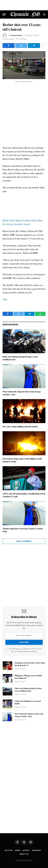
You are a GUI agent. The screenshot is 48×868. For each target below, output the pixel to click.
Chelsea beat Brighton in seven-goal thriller (28, 702)
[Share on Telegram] (34, 45)
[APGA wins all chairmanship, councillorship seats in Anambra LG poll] (24, 478)
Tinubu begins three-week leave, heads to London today (23, 530)
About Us (24, 854)
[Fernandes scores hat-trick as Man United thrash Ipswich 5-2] (7, 665)
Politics (9, 850)
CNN (5, 299)
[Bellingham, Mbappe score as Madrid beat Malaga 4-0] (7, 678)
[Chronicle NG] (25, 14)
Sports (26, 850)
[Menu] (4, 14)
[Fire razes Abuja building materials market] (24, 411)
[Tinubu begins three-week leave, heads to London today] (24, 513)
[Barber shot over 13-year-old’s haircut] (24, 65)
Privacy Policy (22, 651)
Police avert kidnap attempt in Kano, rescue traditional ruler (20, 358)
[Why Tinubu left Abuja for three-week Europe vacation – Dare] (24, 376)
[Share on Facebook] (9, 45)
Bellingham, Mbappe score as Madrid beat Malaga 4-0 (28, 676)
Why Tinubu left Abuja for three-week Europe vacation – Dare (22, 393)
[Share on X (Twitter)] (21, 45)
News (17, 850)
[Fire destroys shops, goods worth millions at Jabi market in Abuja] (24, 443)
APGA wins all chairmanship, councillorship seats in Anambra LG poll (24, 495)
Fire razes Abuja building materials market (20, 426)
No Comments (10, 39)
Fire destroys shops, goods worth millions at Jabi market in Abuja (22, 460)
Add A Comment (24, 541)
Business (36, 850)
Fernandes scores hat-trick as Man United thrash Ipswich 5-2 (30, 664)
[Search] (44, 14)
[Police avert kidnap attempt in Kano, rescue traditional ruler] (24, 341)
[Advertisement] (24, 115)
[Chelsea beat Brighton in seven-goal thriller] (7, 704)
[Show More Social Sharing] (43, 45)
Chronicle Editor (16, 35)
